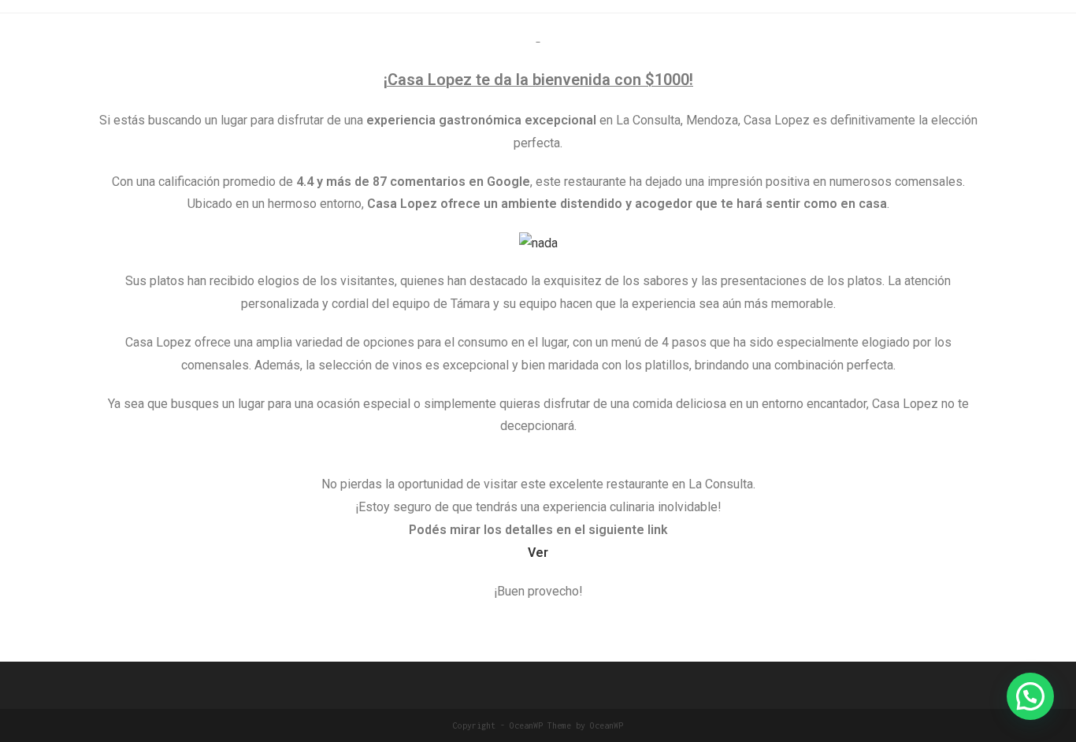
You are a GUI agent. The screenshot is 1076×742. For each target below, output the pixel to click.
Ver (538, 552)
